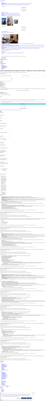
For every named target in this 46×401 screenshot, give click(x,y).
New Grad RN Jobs (4, 376)
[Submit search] (7, 386)
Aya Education (3, 369)
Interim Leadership (5, 31)
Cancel (4, 63)
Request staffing (3, 51)
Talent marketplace (7, 49)
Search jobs (8, 3)
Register (19, 14)
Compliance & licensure (19, 3)
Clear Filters (11, 80)
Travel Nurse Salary (4, 378)
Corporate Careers (3, 364)
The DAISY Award (4, 365)
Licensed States (2, 142)
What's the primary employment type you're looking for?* (3, 151)
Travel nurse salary (15, 3)
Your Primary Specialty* (3, 132)
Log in (1, 387)
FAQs (31, 3)
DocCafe (14, 45)
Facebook (3, 389)
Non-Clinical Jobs (3, 374)
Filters (1, 81)
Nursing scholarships (28, 3)
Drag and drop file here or (4, 170)
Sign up (5, 57)
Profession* (1, 128)
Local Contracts (6, 12)
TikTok (2, 391)
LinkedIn (3, 390)
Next (2, 194)
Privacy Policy (13, 396)
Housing (23, 3)
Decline (29, 398)
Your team (25, 3)
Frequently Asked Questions (3, 73)
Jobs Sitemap (3, 377)
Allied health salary (16, 4)
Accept (24, 398)
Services (2, 46)
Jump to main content (2, 0)
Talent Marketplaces (4, 381)
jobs (4, 85)
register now (26, 88)
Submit (4, 194)
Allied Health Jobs (4, 372)
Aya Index (3, 383)
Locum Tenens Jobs (4, 373)
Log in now (25, 105)
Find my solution (13, 49)
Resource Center (3, 384)
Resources (3, 48)
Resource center (17, 49)
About (2, 52)
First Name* (2, 112)
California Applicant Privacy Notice (35, 99)
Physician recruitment (4, 47)
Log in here (3, 193)
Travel (2, 2)
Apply (2, 387)
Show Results (1, 63)
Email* (1, 96)
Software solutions (8, 44)
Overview (6, 3)
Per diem (3, 13)
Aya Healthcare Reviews (4, 366)
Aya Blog (3, 367)
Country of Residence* (3, 123)
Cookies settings (18, 398)
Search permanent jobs (11, 15)
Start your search (32, 43)
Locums (2, 31)
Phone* (1, 120)
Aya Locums (3, 368)
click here (31, 288)
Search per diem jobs (9, 14)
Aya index (10, 49)
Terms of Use (41, 99)
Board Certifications (3, 138)
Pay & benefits (11, 3)
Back (2, 3)
